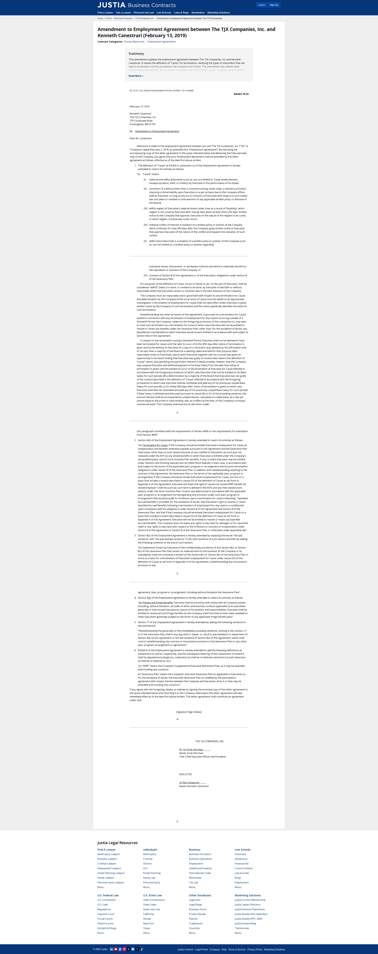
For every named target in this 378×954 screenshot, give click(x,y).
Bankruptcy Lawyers (108, 854)
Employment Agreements (162, 41)
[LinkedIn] (111, 949)
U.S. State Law (152, 895)
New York (148, 923)
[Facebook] (120, 949)
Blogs (238, 877)
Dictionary (240, 854)
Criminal (147, 858)
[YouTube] (116, 949)
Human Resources (134, 41)
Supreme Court (105, 914)
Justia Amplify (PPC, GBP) (248, 918)
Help (224, 949)
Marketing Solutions (218, 12)
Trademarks (196, 923)
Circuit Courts (105, 918)
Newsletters (198, 12)
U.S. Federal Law (108, 895)
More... (101, 887)
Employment (196, 863)
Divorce (147, 863)
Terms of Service (237, 949)
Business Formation (200, 854)
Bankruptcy (149, 854)
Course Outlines (244, 868)
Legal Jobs (195, 899)
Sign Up (274, 5)
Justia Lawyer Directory (247, 904)
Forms (109, 18)
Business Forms (198, 909)
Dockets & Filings (106, 928)
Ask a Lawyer (124, 12)
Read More (135, 75)
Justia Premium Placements (250, 909)
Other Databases (200, 895)
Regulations (104, 909)
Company (215, 949)
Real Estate (195, 877)
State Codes (149, 904)
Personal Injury (151, 882)
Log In (262, 5)
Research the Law (144, 12)
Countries (194, 928)
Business (194, 849)
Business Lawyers (107, 858)
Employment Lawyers (109, 868)
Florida (147, 918)
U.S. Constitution (106, 899)
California (148, 914)
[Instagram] (124, 949)
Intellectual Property (200, 868)
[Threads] (128, 949)
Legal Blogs (195, 904)
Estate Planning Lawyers (111, 873)
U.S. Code (102, 904)
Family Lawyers (105, 877)
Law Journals (242, 873)
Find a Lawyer (105, 12)
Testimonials (242, 928)
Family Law (149, 877)
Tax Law (193, 882)
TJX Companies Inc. (144, 18)
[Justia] (111, 5)
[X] (137, 949)
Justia (100, 18)
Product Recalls (197, 914)
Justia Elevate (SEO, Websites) (251, 914)
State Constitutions (154, 899)
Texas (146, 928)
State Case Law (151, 909)
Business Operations (200, 858)
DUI (145, 868)
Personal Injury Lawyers (110, 882)
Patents (193, 918)
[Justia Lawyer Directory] (141, 949)
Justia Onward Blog (245, 923)
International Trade (200, 873)
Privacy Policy (254, 949)
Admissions (241, 858)
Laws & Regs (181, 12)
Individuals (150, 849)
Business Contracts (124, 18)
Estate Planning (152, 873)
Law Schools (164, 12)
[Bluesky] (133, 949)
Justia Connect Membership (250, 899)
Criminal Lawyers (106, 863)
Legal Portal (201, 949)
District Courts (105, 923)
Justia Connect (185, 949)
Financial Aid (241, 863)
